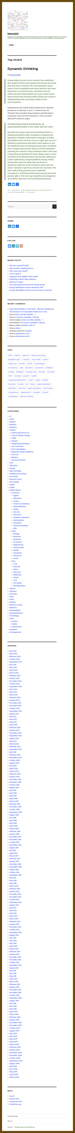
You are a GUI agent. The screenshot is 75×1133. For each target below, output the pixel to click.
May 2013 (13, 913)
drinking (15, 192)
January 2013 (14, 924)
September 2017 (15, 845)
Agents (16, 495)
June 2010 (13, 1006)
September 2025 (15, 662)
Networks (13, 594)
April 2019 (13, 798)
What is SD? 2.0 (29, 325)
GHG (10, 376)
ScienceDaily (15, 75)
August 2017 (14, 848)
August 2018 (14, 815)
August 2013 (14, 905)
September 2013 (15, 902)
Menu (11, 45)
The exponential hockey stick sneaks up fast (27, 285)
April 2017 (13, 853)
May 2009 (13, 1039)
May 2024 (13, 692)
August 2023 (14, 714)
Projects (12, 602)
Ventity (14, 624)
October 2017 (14, 842)
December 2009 (15, 1023)
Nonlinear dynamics (21, 517)
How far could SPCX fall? (19, 265)
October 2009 (14, 1028)
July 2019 (12, 790)
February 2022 (15, 747)
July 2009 (13, 1033)
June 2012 (13, 941)
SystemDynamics (45, 190)
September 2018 (15, 812)
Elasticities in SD (22, 334)
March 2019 (13, 801)
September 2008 (15, 1061)
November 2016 (15, 864)
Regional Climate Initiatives (22, 452)
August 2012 (14, 935)
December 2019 (15, 779)
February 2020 (15, 774)
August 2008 (14, 1063)
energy (11, 372)
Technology (48, 388)
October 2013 (14, 900)
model (37, 380)
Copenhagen (39, 364)
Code (15, 564)
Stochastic (17, 523)
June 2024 (13, 689)
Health (16, 550)
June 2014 (13, 880)
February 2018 (14, 831)
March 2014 (13, 886)
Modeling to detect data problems (22, 279)
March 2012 (13, 949)
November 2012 (15, 927)
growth (26, 376)
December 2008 (15, 1053)
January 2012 (14, 954)
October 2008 (14, 1058)
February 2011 (14, 984)
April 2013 (13, 916)
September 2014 (15, 875)
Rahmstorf (12, 388)
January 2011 (14, 987)
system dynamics (34, 388)
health (34, 376)
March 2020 (14, 771)
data (21, 368)
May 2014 (13, 883)
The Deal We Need (18, 460)
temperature (13, 392)
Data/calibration (19, 506)
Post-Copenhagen (18, 449)
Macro (15, 569)
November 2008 (15, 1055)
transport (36, 392)
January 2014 (14, 891)
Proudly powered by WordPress (24, 1127)
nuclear (21, 384)
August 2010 (14, 1001)
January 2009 (14, 1050)
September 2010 (15, 998)
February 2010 (14, 1017)
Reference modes (16, 282)
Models (45, 380)
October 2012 (14, 930)
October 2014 (14, 872)
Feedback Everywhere (32, 190)
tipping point (26, 392)
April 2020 (13, 768)
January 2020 (14, 777)
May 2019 (13, 796)
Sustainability (14, 610)
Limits (31, 380)
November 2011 (15, 960)
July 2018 (12, 818)
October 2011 (14, 962)
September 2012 (15, 932)
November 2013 (15, 897)
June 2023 (13, 719)
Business (13, 427)
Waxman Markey (26, 396)
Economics (17, 542)
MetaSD (13, 33)
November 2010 (15, 992)
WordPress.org (15, 1104)
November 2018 (15, 807)
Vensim (45, 392)
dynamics (29, 368)
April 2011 (13, 979)
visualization (13, 396)
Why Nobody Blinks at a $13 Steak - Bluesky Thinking (30, 309)
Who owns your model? (18, 271)
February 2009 (15, 1047)
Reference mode (15, 605)
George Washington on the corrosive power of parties (30, 290)
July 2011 (12, 971)
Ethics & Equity (15, 471)
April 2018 (13, 826)
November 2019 (15, 782)
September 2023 (15, 711)
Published (17, 575)
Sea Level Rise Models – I (26, 314)
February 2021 (14, 755)
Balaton (12, 422)
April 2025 (13, 670)
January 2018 (14, 834)
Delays (16, 509)
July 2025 (12, 665)
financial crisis (31, 372)
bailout (17, 355)
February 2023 (14, 727)
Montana (11, 384)
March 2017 (13, 856)
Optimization (18, 520)
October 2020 (14, 760)
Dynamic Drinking (23, 69)
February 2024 (15, 697)
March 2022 (14, 744)
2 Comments (31, 192)
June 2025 (13, 667)
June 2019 (13, 793)
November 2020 (15, 757)
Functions (17, 515)
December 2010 (15, 990)
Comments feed (15, 1101)
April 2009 (13, 1042)
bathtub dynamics (38, 355)
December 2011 (15, 957)
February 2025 (14, 676)
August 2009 (14, 1031)
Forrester (50, 372)
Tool (15, 580)
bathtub (26, 355)
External (16, 567)
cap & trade (36, 359)
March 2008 (14, 1077)
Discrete (16, 512)
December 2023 (15, 703)
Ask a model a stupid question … (22, 268)
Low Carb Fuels (17, 446)
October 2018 (14, 809)
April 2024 (13, 695)
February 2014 (14, 889)
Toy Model (17, 583)
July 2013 (12, 908)
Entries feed (14, 1099)
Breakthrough (14, 359)
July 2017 (12, 850)
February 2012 (14, 951)
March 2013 (13, 919)
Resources (17, 556)
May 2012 (13, 943)
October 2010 (14, 995)
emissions (49, 368)
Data (11, 463)
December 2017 (15, 837)
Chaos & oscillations (21, 504)
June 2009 (13, 1036)
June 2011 (12, 973)
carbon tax (12, 364)
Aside (23, 190)
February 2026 (15, 656)
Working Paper (19, 586)
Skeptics (14, 457)
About (18, 328)
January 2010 (14, 1020)
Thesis (16, 577)
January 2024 (14, 700)
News (11, 597)
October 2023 (14, 708)
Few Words (13, 476)
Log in (11, 1096)
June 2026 (13, 654)
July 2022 (13, 741)
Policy (32, 384)
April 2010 (13, 1012)
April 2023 (13, 725)
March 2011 (13, 982)
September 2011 (15, 965)
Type (13, 561)
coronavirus (12, 368)
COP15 (29, 364)
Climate (22, 364)
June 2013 (13, 910)
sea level (22, 388)
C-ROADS (25, 359)
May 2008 (13, 1072)
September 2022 (15, 736)
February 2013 (14, 921)
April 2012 (13, 946)
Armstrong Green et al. (20, 433)
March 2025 (14, 673)
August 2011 (13, 968)
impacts (14, 441)
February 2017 (14, 859)
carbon (45, 359)
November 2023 (15, 706)
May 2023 (13, 722)
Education (13, 465)
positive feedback (44, 384)
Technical (15, 493)
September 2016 (15, 867)
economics (39, 368)
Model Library (15, 490)
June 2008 (13, 1069)
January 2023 (14, 730)
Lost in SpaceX (15, 274)
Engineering (18, 545)
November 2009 (15, 1025)
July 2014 (12, 878)
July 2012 (12, 938)
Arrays (16, 501)
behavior (12, 424)
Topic (13, 531)
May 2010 (13, 1009)
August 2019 (14, 788)
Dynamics (17, 539)
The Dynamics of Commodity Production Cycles (28, 312)
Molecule (17, 572)
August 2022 (14, 738)
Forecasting (14, 482)
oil (27, 384)
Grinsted (17, 376)
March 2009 (14, 1044)
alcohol (10, 192)
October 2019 (14, 785)
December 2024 (15, 681)
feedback (22, 192)
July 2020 (13, 766)
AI (10, 416)
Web (15, 528)
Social (15, 558)
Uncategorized (15, 632)
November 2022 (15, 733)
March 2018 (14, 829)
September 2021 (15, 749)
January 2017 (14, 861)
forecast (42, 372)
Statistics (13, 608)
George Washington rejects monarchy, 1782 (26, 287)
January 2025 (14, 678)
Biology (16, 534)
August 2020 (14, 763)
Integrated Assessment (17, 380)
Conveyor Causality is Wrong (27, 317)
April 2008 (13, 1074)
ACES (10, 355)
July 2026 (13, 651)
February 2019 (14, 804)
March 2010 (14, 1014)
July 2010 (12, 1003)
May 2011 (12, 976)
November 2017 (15, 839)
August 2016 (14, 870)
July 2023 (12, 717)
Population (17, 553)
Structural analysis (20, 526)
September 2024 (15, 686)
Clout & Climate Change (20, 435)
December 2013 (15, 894)
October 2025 (14, 659)
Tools (11, 618)
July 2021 (12, 752)
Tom (9, 190)
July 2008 (13, 1066)
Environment (18, 547)
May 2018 (13, 823)
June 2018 (13, 820)
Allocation (17, 498)
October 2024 (14, 684)
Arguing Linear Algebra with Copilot (23, 276)
